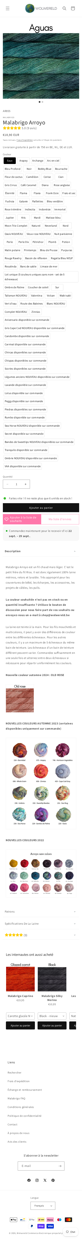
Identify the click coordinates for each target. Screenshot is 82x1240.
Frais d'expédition (25, 140)
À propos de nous (19, 1133)
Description (13, 551)
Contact (12, 1124)
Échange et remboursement (25, 1089)
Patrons (9, 911)
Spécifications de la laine (22, 923)
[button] (7, 8)
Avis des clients (17, 1141)
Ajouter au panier (20, 1025)
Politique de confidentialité (25, 1116)
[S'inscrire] (60, 1166)
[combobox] (20, 1016)
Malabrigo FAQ (16, 1098)
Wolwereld (22, 1233)
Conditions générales (21, 1107)
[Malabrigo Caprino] (20, 977)
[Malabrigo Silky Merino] (52, 977)
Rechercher (15, 1072)
